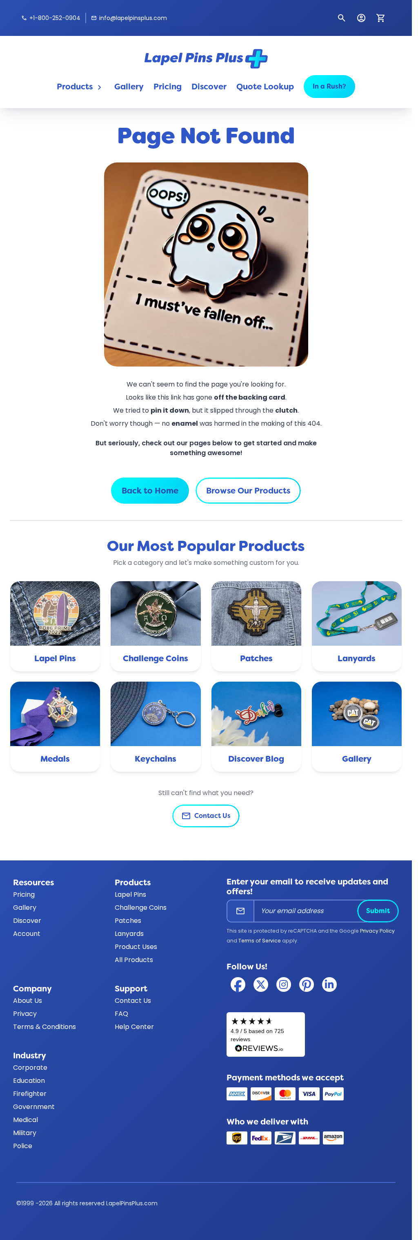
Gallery (129, 86)
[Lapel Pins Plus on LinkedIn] (329, 984)
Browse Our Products (248, 490)
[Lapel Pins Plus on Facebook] (238, 984)
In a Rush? (329, 86)
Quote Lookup (265, 86)
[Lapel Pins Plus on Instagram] (283, 984)
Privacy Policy (377, 930)
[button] (341, 18)
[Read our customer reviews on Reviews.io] (266, 1034)
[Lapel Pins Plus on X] (260, 984)
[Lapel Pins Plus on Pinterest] (306, 984)
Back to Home (150, 490)
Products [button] (80, 86)
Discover (209, 86)
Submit (378, 911)
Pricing (167, 86)
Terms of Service (259, 940)
